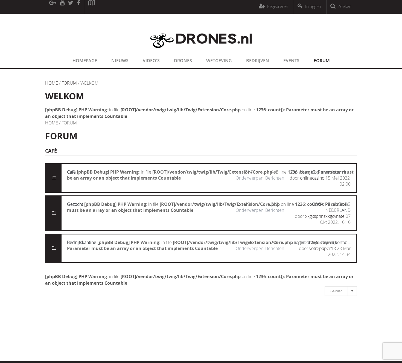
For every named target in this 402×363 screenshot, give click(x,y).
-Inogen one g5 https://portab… (321, 242)
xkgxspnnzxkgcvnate (325, 216)
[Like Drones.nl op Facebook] (78, 7)
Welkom (64, 96)
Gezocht (75, 204)
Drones (183, 61)
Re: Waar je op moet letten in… (321, 172)
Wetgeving (219, 61)
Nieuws (120, 61)
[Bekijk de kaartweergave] (91, 7)
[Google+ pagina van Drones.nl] (52, 7)
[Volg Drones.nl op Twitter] (70, 7)
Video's (151, 61)
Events (291, 61)
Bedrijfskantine (81, 242)
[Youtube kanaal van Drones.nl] (62, 7)
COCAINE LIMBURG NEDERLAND (331, 207)
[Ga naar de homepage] (201, 51)
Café (71, 172)
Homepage (84, 61)
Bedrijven (257, 61)
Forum (322, 61)
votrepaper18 (322, 248)
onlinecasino (312, 178)
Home (51, 83)
